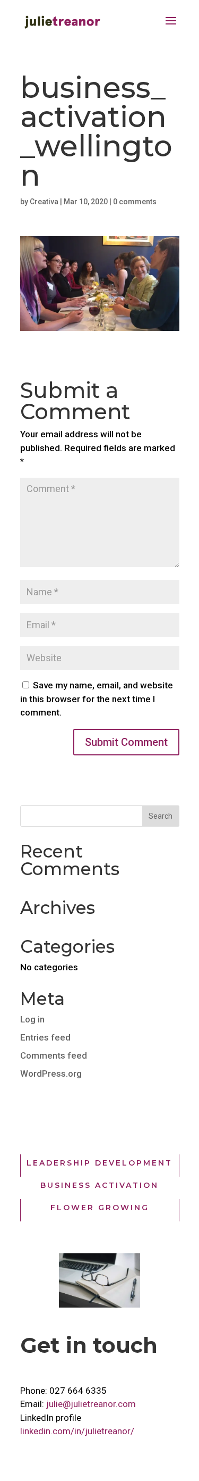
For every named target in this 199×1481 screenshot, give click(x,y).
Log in (32, 1019)
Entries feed (45, 1037)
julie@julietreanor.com (91, 1404)
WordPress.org (51, 1073)
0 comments (135, 201)
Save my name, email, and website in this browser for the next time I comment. (96, 699)
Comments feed (53, 1055)
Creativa (44, 201)
